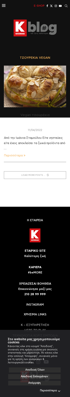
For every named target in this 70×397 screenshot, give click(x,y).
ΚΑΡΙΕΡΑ (35, 267)
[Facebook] (47, 6)
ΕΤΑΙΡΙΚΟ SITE (35, 250)
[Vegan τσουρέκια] (35, 86)
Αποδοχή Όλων (35, 370)
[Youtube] (60, 6)
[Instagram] (56, 6)
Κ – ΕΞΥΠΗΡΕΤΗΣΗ (35, 325)
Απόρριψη (34, 383)
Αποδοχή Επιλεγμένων (34, 376)
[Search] (66, 6)
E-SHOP (39, 6)
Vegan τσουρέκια (35, 115)
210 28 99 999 (35, 294)
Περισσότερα (48, 390)
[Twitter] (51, 6)
